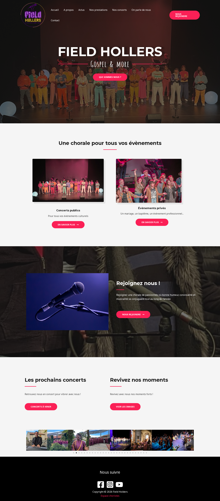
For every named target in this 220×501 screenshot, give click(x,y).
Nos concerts (119, 10)
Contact (55, 20)
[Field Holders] (32, 14)
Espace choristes (110, 495)
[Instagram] (110, 484)
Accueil (55, 10)
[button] (184, 15)
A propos (69, 10)
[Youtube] (119, 484)
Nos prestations (98, 10)
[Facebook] (100, 484)
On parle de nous (141, 10)
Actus (81, 10)
